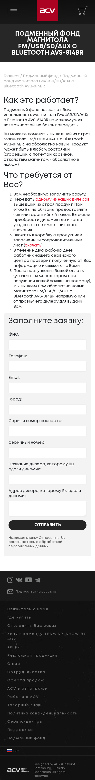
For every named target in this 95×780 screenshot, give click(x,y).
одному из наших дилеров (62, 199)
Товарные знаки (25, 705)
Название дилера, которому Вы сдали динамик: (41, 466)
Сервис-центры (25, 721)
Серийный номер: (27, 442)
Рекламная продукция (32, 655)
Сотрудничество (26, 672)
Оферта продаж (25, 680)
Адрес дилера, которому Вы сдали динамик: (45, 493)
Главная (11, 76)
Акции (13, 647)
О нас (13, 664)
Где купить (19, 617)
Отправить (47, 525)
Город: (15, 399)
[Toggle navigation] (13, 10)
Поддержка (20, 730)
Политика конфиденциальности (42, 713)
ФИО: (14, 334)
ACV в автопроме (27, 688)
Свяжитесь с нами (27, 609)
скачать (33, 245)
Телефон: (18, 356)
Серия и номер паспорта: (35, 421)
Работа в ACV (23, 697)
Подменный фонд (41, 76)
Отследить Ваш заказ (32, 625)
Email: (14, 378)
